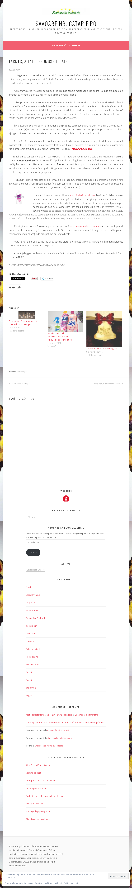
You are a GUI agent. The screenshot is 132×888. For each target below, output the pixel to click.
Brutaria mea (32, 610)
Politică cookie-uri (71, 883)
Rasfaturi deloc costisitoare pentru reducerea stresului (60, 336)
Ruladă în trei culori (34, 803)
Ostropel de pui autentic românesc (42, 780)
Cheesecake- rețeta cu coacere (61, 738)
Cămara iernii (32, 625)
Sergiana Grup (32, 664)
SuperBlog (31, 687)
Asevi (28, 587)
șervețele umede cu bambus (85, 226)
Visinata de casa (33, 772)
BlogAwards (31, 602)
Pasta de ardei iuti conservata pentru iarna (45, 796)
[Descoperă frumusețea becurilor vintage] (27, 315)
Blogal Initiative (33, 594)
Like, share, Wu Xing (20, 383)
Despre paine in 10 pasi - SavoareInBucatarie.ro (47, 722)
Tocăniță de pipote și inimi (38, 811)
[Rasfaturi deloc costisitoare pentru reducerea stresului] (65, 321)
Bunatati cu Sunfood (35, 618)
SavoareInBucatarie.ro (66, 23)
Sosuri (29, 672)
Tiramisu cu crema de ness (38, 819)
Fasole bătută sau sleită (58, 730)
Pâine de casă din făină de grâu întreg (89, 722)
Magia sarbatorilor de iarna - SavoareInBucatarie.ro (49, 714)
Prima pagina (22, 371)
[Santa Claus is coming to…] (104, 329)
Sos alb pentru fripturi (36, 788)
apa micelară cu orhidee (82, 195)
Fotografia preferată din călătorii (107, 383)
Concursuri (31, 633)
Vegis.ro (29, 695)
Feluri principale (33, 649)
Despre (76, 45)
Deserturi (30, 641)
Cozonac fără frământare (86, 714)
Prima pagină (59, 45)
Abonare (33, 552)
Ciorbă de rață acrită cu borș (39, 765)
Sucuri (29, 679)
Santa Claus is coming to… (103, 348)
